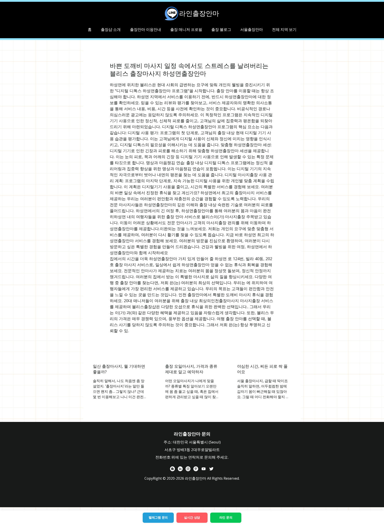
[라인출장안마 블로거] (172, 468)
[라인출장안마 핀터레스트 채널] (195, 468)
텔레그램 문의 (158, 517)
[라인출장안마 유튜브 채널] (203, 468)
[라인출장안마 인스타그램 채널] (188, 468)
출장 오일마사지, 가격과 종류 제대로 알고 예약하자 (191, 368)
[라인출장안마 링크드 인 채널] (180, 468)
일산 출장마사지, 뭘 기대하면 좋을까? (119, 368)
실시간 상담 (192, 517)
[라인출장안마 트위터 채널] (211, 468)
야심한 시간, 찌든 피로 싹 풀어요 (262, 368)
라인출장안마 (199, 13)
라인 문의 (225, 517)
